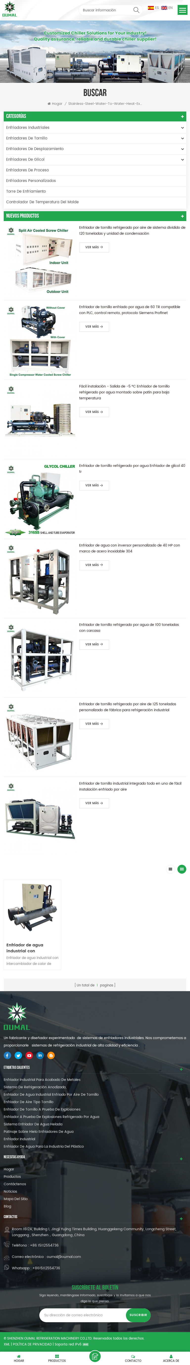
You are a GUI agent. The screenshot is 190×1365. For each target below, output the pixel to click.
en (170, 8)
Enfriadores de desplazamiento (35, 149)
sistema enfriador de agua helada (33, 1124)
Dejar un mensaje (95, 1356)
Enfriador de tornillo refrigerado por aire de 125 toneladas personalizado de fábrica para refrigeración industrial (127, 707)
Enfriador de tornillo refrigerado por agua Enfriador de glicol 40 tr (132, 469)
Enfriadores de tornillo (26, 138)
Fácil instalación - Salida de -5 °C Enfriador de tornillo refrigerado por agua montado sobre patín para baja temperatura (124, 392)
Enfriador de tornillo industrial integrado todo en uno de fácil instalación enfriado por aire (130, 786)
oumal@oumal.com (64, 1257)
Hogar (57, 103)
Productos (12, 1177)
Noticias (10, 1191)
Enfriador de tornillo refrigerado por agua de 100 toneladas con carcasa (129, 628)
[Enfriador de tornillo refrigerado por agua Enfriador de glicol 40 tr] (40, 499)
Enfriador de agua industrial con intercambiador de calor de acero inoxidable (31, 948)
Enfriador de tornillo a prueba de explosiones (42, 1109)
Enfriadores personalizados (31, 181)
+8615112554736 (46, 1268)
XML (7, 1344)
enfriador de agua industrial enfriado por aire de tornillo (51, 1094)
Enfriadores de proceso (27, 170)
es (157, 8)
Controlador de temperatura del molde (42, 202)
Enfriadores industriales (27, 128)
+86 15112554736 (44, 1245)
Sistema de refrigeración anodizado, (35, 1087)
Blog (7, 1206)
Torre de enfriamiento (26, 191)
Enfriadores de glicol (25, 160)
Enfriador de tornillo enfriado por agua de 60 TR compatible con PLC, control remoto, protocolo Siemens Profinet (129, 310)
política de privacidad (32, 1344)
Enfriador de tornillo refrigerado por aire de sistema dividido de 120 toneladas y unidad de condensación (132, 230)
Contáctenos (15, 1184)
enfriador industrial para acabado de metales (42, 1080)
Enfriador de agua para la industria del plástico (44, 1146)
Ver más (92, 247)
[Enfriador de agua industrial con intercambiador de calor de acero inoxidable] (32, 908)
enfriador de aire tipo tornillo (28, 1102)
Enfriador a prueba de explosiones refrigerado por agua (51, 1117)
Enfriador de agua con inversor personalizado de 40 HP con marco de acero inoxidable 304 (129, 548)
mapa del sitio (16, 1199)
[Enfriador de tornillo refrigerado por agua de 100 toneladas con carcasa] (40, 658)
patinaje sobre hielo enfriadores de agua (38, 1132)
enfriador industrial (19, 1139)
